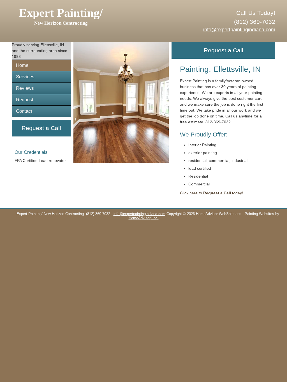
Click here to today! (211, 193)
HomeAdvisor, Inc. (144, 218)
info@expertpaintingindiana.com (239, 29)
